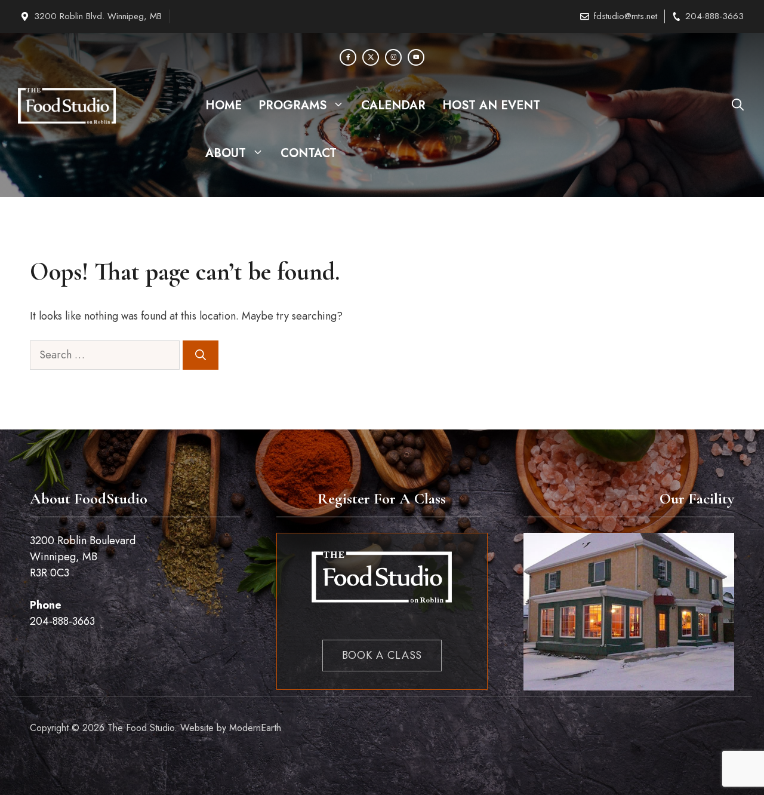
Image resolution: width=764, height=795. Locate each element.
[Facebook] (348, 57)
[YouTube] (416, 57)
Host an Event (491, 105)
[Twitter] (370, 57)
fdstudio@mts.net (625, 16)
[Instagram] (393, 57)
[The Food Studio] (67, 106)
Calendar (393, 105)
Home (223, 105)
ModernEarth (255, 728)
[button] (737, 106)
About (225, 153)
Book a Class (382, 655)
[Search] (200, 355)
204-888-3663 (714, 16)
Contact (309, 153)
